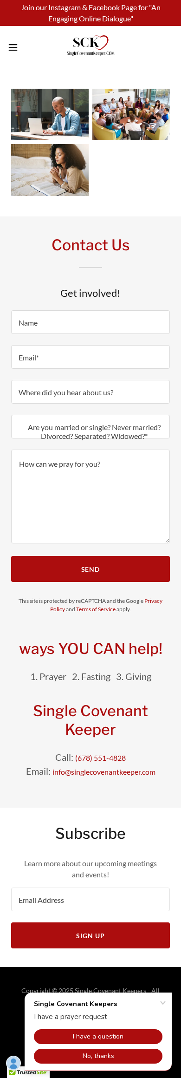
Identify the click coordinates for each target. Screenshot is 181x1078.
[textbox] (90, 322)
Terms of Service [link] (96, 609)
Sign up (90, 936)
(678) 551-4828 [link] (100, 757)
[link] (90, 47)
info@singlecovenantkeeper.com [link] (103, 771)
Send (90, 569)
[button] (17, 47)
